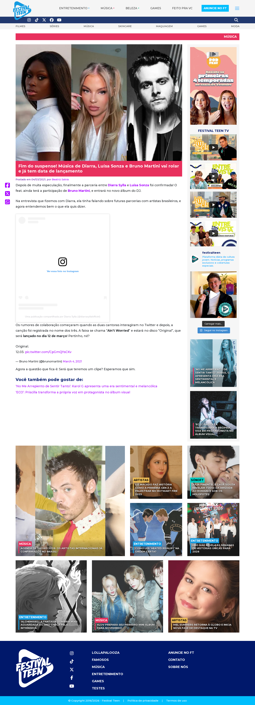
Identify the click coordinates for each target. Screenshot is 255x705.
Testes (98, 688)
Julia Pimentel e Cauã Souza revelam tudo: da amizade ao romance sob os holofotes (213, 489)
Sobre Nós (178, 667)
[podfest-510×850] (213, 85)
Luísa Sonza (139, 185)
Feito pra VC (182, 8)
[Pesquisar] (236, 20)
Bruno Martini (79, 190)
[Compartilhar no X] (7, 193)
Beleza (131, 8)
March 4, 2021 (72, 361)
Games (155, 8)
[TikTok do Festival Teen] (36, 20)
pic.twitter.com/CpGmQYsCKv (48, 352)
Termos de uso (176, 700)
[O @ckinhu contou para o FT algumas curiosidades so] (213, 294)
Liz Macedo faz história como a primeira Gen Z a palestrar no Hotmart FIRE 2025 (156, 489)
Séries (54, 26)
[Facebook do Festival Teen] (51, 20)
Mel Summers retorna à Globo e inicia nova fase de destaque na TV (202, 626)
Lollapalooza (106, 653)
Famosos (100, 660)
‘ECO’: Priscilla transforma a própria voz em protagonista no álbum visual (73, 392)
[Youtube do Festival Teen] (59, 20)
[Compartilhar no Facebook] (7, 185)
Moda (235, 26)
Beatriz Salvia (60, 179)
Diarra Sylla (117, 185)
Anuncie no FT (215, 8)
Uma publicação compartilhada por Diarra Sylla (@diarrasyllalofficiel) (62, 316)
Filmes (20, 26)
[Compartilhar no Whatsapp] (7, 202)
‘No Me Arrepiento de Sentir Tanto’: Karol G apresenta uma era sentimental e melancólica (86, 386)
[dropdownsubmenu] (237, 8)
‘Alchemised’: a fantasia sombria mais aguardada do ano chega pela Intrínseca (49, 625)
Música (106, 8)
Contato (176, 660)
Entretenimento (73, 8)
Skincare (125, 26)
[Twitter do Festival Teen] (44, 20)
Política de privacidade (143, 700)
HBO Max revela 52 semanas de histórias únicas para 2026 (213, 548)
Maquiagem (164, 26)
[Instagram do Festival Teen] (29, 20)
